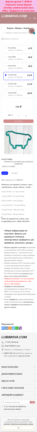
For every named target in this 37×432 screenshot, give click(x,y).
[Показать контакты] (30, 17)
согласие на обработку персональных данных (15, 407)
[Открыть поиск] (25, 17)
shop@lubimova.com (12, 345)
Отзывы (14, 173)
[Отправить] (32, 402)
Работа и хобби (8, 166)
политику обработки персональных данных (18, 424)
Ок (18, 428)
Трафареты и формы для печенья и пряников (18, 163)
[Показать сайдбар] (34, 17)
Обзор (4, 173)
